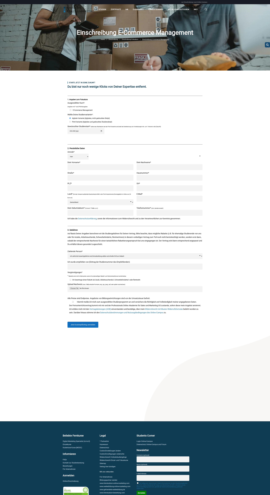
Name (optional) (142, 464)
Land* (99, 196)
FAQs (65, 460)
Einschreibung (113, 39)
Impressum (104, 444)
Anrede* (71, 152)
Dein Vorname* (74, 162)
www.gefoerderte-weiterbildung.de (112, 490)
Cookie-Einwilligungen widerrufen (112, 454)
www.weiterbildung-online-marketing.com (115, 486)
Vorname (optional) (143, 455)
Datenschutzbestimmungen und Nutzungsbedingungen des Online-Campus (131, 312)
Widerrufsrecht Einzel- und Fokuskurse (114, 460)
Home (103, 39)
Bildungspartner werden (108, 480)
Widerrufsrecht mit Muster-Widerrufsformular (164, 309)
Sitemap (103, 463)
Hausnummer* (143, 173)
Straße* (71, 173)
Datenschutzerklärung (87, 218)
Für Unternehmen (69, 469)
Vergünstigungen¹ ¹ (97, 274)
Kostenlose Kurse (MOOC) (72, 448)
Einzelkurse (67, 444)
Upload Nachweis (96, 284)
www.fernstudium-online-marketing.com (114, 483)
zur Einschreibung (187, 2)
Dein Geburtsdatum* (83, 208)
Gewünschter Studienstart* (114, 126)
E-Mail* (140, 194)
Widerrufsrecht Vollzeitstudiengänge (113, 457)
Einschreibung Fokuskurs (130, 39)
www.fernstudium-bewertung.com (112, 493)
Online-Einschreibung (70, 481)
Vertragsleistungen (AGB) (100, 309)
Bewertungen (67, 466)
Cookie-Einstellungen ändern (110, 451)
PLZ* (70, 183)
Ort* (138, 183)
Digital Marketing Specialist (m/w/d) (76, 441)
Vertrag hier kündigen (107, 467)
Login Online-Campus (145, 441)
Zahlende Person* (75, 251)
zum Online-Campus (200, 2)
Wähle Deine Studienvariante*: (90, 118)
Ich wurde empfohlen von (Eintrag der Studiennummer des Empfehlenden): (99, 262)
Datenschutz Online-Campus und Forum (151, 444)
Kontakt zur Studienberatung (73, 463)
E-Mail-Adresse (141, 474)
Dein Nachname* (144, 162)
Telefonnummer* (150, 208)
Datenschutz (104, 448)
